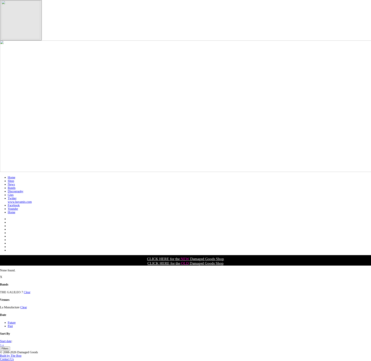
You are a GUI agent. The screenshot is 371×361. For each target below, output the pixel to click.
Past (10, 326)
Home (11, 177)
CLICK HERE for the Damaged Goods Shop (185, 259)
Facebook (14, 205)
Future (12, 322)
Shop (11, 181)
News (11, 184)
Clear (27, 292)
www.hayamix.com (20, 201)
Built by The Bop (10, 355)
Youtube (13, 208)
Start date (5, 341)
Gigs (11, 194)
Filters (5, 348)
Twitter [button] (12, 198)
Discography (15, 191)
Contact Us (7, 359)
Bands (11, 188)
